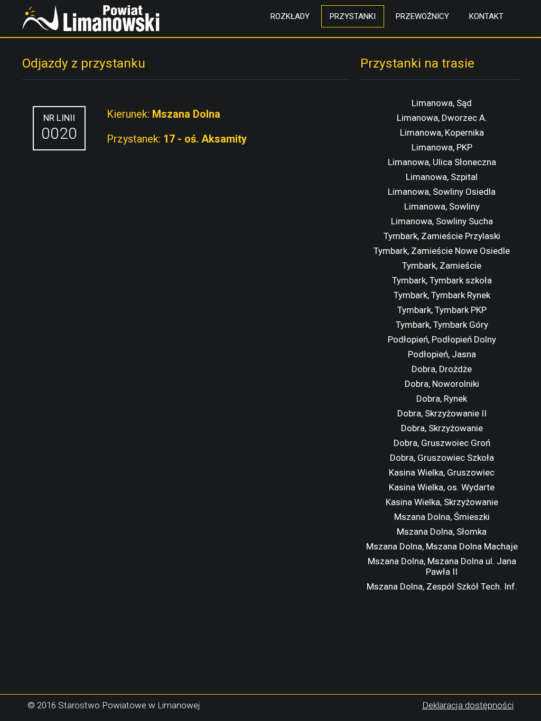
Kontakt (486, 16)
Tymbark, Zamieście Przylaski (442, 236)
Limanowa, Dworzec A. (442, 117)
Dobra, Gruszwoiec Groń (442, 443)
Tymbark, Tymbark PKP (442, 310)
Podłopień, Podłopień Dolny (442, 339)
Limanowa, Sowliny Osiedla (442, 191)
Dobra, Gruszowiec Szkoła (442, 457)
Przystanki (353, 16)
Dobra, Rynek (441, 398)
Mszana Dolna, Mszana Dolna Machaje (442, 546)
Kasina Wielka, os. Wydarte (442, 487)
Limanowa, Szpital (442, 177)
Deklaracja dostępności (468, 705)
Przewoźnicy (422, 16)
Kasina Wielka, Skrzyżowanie (442, 502)
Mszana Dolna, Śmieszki (442, 516)
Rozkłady (290, 16)
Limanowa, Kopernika (442, 132)
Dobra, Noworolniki (442, 383)
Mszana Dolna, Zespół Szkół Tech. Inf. (442, 586)
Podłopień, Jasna (442, 354)
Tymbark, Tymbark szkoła (442, 280)
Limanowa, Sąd (442, 103)
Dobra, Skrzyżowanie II (442, 413)
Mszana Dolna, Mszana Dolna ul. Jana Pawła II (442, 566)
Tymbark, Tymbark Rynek (442, 295)
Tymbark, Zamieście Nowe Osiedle (442, 250)
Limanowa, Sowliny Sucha (442, 221)
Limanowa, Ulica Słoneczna (442, 162)
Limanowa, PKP (442, 147)
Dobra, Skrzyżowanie (442, 428)
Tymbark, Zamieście (441, 265)
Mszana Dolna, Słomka (442, 531)
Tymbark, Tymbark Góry (442, 324)
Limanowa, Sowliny (442, 206)
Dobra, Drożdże (442, 369)
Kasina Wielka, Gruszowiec (442, 472)
